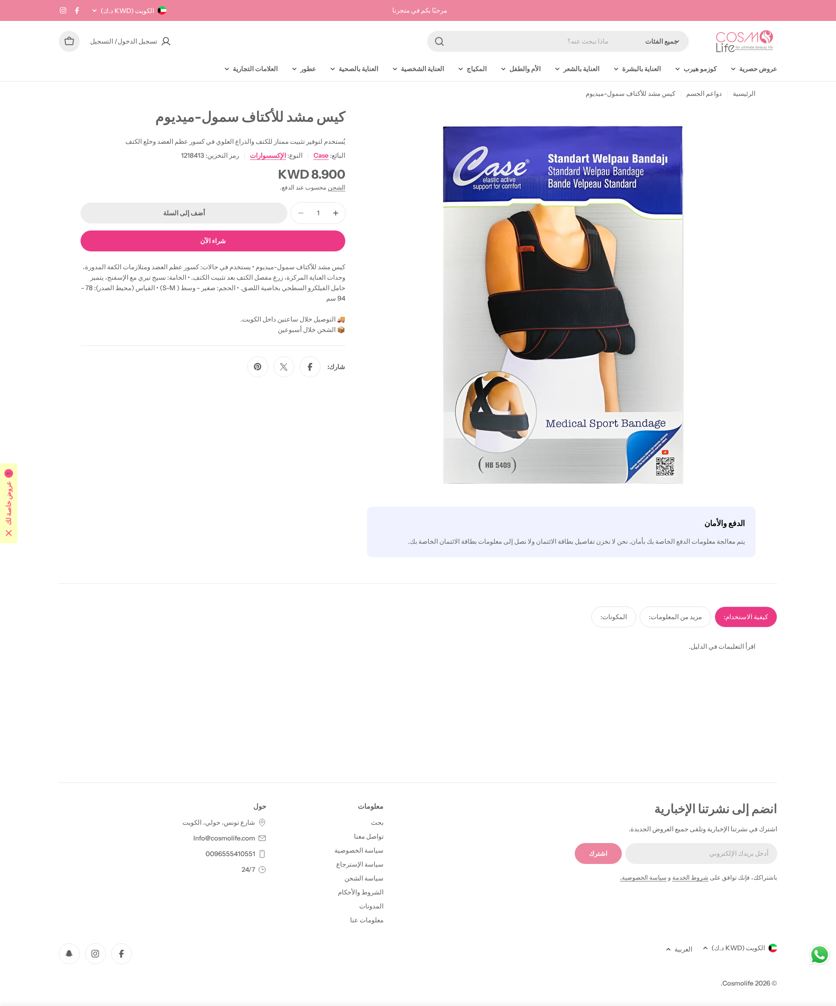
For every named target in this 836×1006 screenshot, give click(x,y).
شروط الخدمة (690, 877)
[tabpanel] (418, 646)
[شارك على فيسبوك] (310, 366)
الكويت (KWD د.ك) (127, 11)
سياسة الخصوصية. (643, 877)
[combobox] (557, 41)
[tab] (746, 616)
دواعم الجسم (704, 93)
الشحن (336, 187)
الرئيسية (744, 93)
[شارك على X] (283, 366)
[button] (8, 503)
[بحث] (439, 41)
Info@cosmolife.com (224, 838)
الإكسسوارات (268, 155)
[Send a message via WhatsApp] (820, 955)
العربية (683, 949)
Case (321, 155)
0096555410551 (230, 854)
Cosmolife (738, 983)
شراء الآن (213, 241)
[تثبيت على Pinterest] (257, 366)
